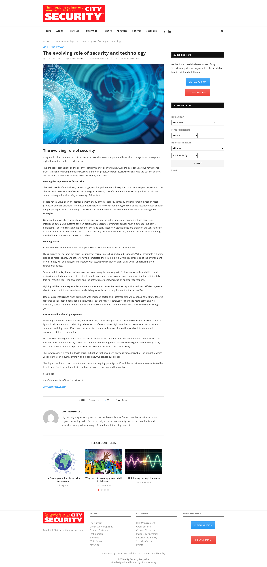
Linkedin (169, 31)
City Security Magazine (101, 526)
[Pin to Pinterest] (122, 400)
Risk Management (145, 522)
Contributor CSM (53, 58)
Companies (91, 31)
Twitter (164, 31)
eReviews (94, 537)
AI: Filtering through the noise (144, 478)
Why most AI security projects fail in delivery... (103, 480)
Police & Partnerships (147, 533)
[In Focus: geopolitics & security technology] (63, 461)
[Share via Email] (126, 400)
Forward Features (99, 530)
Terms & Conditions (127, 553)
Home (48, 31)
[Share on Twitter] (119, 400)
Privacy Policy (108, 553)
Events (108, 31)
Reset (174, 170)
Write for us (96, 541)
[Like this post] (110, 400)
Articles (74, 31)
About (59, 31)
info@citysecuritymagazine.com (66, 530)
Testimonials (96, 533)
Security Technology (64, 41)
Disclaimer (144, 553)
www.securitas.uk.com (54, 386)
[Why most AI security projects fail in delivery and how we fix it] (103, 461)
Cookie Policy (158, 553)
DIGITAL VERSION (198, 81)
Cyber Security (143, 526)
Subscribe (151, 31)
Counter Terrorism (145, 530)
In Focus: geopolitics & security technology (63, 480)
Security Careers (144, 541)
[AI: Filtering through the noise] (143, 461)
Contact (136, 31)
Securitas (80, 58)
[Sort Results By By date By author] (184, 155)
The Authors (96, 522)
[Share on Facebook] (116, 400)
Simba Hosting (148, 562)
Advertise (122, 31)
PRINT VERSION (198, 92)
